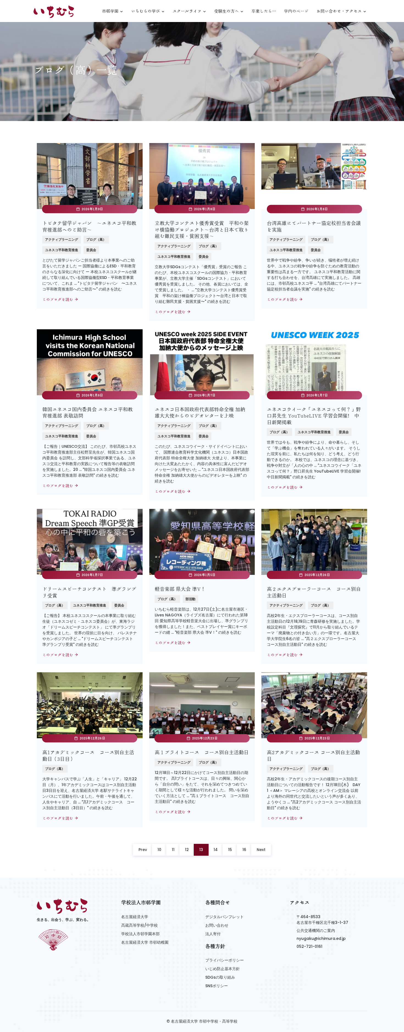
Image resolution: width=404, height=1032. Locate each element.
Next (261, 849)
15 (230, 849)
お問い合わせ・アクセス (339, 11)
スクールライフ (187, 11)
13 (201, 849)
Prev (143, 849)
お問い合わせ (216, 925)
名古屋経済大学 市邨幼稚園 (144, 942)
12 (187, 849)
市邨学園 (110, 11)
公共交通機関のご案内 (316, 930)
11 (173, 849)
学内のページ (296, 11)
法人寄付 (213, 934)
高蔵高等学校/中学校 (139, 925)
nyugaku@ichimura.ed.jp (321, 938)
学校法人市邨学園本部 (140, 934)
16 (244, 849)
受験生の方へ (226, 11)
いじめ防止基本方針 (222, 968)
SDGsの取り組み (220, 977)
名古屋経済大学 (134, 917)
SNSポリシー (216, 986)
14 (216, 849)
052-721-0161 (309, 946)
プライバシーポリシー (224, 960)
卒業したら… (263, 11)
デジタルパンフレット (224, 917)
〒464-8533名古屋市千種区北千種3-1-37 (322, 919)
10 (159, 849)
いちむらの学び (145, 11)
